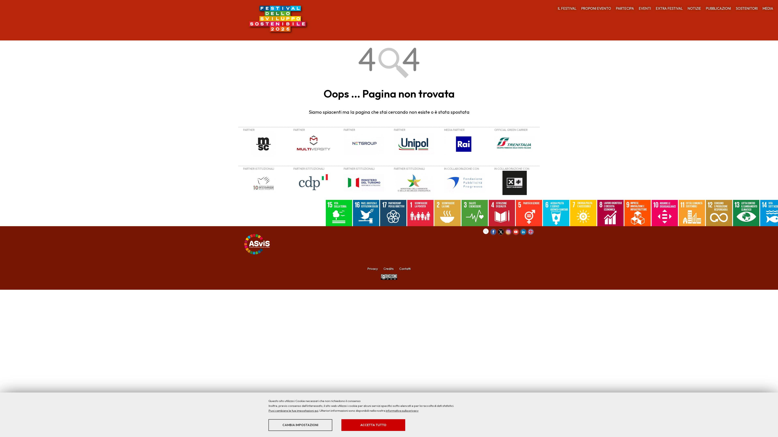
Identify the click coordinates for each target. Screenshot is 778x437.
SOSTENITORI (747, 8)
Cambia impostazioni (300, 425)
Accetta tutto (373, 425)
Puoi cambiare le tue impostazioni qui (293, 411)
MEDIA (768, 8)
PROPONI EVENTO (596, 8)
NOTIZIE (694, 8)
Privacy (372, 269)
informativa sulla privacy (402, 411)
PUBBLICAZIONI (718, 8)
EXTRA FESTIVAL (669, 8)
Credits (389, 269)
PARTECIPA (625, 8)
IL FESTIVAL (567, 8)
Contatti (405, 269)
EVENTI (645, 8)
